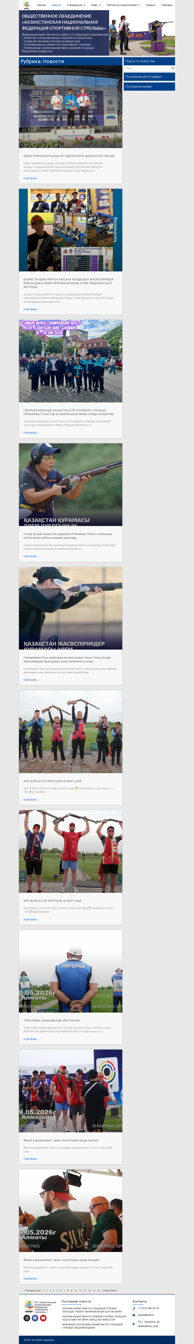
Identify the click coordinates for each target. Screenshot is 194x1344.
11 (80, 1290)
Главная (41, 5)
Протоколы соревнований (122, 5)
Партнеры (167, 5)
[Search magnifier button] (173, 68)
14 (94, 1290)
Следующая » (110, 1290)
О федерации (74, 5)
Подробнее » (30, 178)
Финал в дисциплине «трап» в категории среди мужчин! (61, 1140)
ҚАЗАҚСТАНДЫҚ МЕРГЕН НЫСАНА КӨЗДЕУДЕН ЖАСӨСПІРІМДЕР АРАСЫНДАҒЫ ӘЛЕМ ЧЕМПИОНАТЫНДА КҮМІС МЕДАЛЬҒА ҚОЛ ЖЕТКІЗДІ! (68, 283)
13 (89, 1290)
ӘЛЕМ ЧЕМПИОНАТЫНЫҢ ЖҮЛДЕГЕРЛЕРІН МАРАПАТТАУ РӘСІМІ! (69, 156)
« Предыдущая (32, 1290)
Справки (150, 5)
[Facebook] (35, 1318)
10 (76, 1290)
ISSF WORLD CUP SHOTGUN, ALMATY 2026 (52, 781)
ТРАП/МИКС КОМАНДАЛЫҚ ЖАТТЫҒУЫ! (51, 1020)
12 (85, 1290)
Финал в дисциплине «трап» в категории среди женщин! (61, 1260)
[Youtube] (43, 1318)
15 (98, 1290)
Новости (56, 5)
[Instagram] (26, 1318)
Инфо (94, 5)
